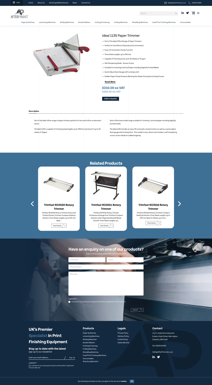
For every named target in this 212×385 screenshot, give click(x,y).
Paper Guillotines (28, 22)
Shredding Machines (140, 22)
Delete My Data (123, 343)
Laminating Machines (47, 22)
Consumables (185, 22)
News (75, 3)
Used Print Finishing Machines (164, 22)
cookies (124, 381)
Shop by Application (90, 361)
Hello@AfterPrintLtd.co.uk (162, 352)
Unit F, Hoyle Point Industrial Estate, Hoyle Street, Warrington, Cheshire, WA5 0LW (165, 336)
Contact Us (85, 3)
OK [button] (132, 381)
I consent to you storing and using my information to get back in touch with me (98, 302)
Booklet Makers (84, 22)
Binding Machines (67, 22)
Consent (72, 299)
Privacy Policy (123, 333)
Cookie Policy (123, 339)
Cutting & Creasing (102, 22)
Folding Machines (121, 22)
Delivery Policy (123, 336)
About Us (41, 3)
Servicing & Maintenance (58, 3)
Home (30, 3)
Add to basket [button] (110, 99)
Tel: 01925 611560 (159, 346)
